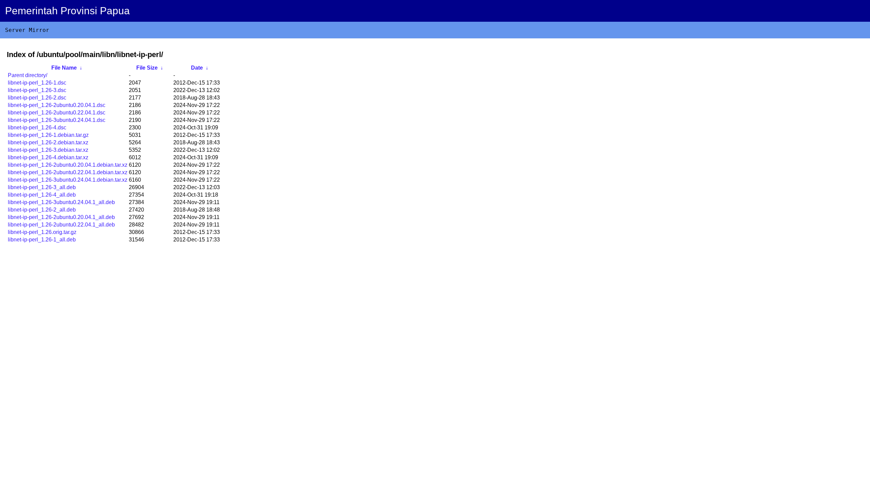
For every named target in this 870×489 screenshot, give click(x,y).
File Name (64, 68)
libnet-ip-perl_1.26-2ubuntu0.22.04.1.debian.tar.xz (67, 172)
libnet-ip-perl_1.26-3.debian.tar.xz (48, 150)
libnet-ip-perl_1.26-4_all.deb (42, 195)
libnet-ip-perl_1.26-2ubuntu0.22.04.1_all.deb (61, 225)
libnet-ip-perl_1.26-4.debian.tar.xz (48, 157)
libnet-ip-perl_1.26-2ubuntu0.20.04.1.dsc (56, 105)
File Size (147, 68)
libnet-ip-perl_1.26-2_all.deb (42, 210)
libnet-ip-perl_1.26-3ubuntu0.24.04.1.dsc (56, 120)
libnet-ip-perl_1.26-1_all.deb (42, 239)
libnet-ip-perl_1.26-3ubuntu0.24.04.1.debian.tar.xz (67, 180)
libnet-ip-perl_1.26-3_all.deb (42, 187)
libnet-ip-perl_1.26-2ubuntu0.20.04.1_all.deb (61, 217)
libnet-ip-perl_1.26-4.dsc (37, 127)
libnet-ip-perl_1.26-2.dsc (37, 98)
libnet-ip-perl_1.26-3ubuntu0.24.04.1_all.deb (61, 202)
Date (197, 68)
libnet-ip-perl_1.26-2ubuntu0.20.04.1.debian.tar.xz (67, 165)
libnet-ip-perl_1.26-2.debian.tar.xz (48, 142)
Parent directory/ (27, 75)
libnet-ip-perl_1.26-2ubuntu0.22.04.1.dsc (56, 112)
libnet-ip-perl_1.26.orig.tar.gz (42, 232)
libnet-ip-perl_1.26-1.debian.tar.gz (48, 135)
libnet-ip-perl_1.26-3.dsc (37, 90)
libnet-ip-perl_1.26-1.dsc (37, 83)
